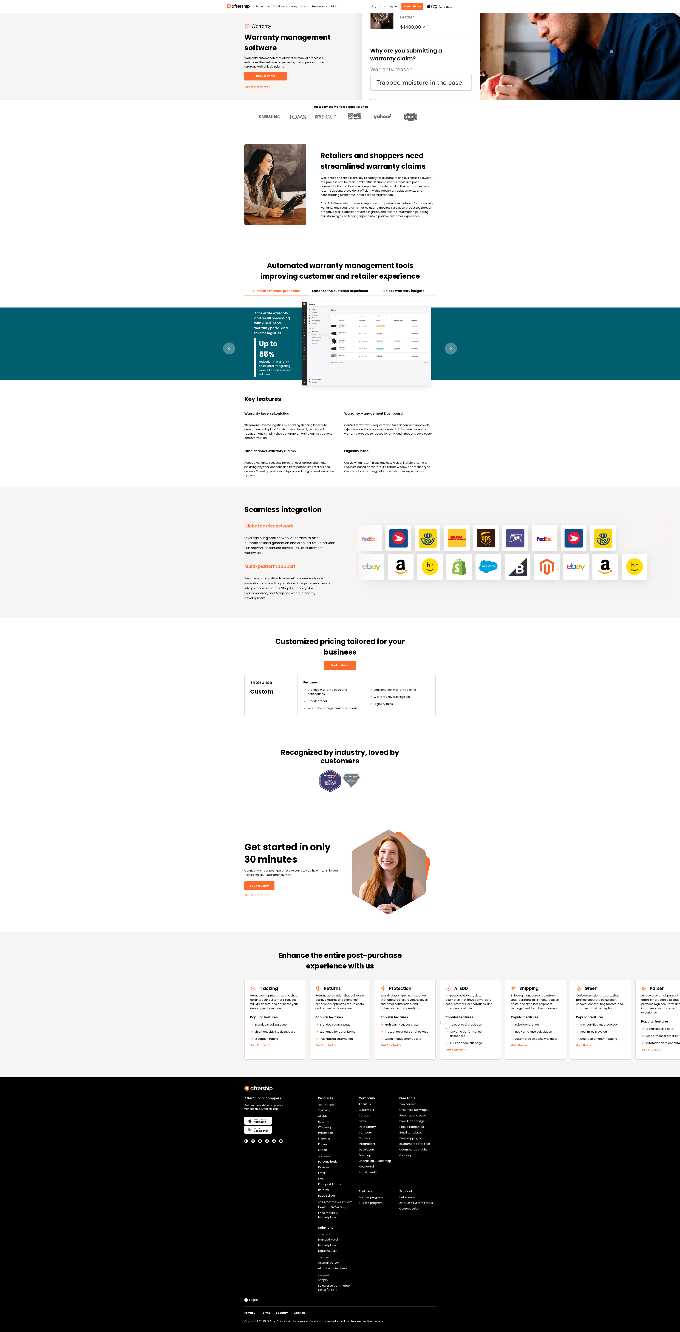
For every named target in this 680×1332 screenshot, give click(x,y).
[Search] (374, 6)
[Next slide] (446, 1023)
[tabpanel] (340, 389)
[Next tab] (451, 348)
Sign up (393, 6)
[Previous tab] (229, 348)
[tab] (276, 290)
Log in (382, 6)
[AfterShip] (239, 6)
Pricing (335, 6)
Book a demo (412, 6)
